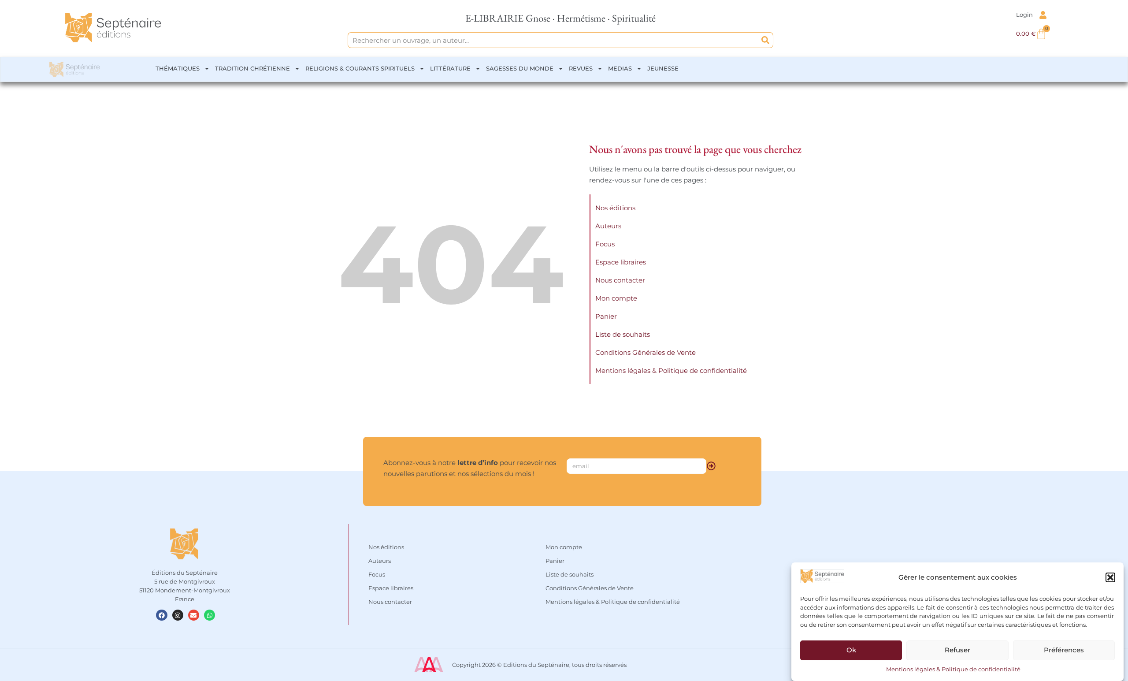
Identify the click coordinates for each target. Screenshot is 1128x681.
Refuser (957, 650)
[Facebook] (161, 615)
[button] (1110, 577)
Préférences (1064, 650)
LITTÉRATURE (450, 68)
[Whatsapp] (209, 615)
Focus (605, 244)
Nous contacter (620, 280)
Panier (606, 316)
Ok (851, 650)
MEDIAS (620, 68)
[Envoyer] (711, 466)
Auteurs (608, 226)
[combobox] (553, 40)
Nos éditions (615, 208)
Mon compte (616, 298)
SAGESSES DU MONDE (519, 68)
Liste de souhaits (622, 334)
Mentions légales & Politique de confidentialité (953, 669)
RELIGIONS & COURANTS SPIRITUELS (360, 68)
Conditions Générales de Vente (645, 352)
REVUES (581, 68)
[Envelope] (193, 615)
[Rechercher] (765, 40)
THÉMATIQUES (178, 68)
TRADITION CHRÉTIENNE (252, 68)
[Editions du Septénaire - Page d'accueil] (113, 27)
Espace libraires (620, 262)
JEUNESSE (663, 68)
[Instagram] (177, 615)
